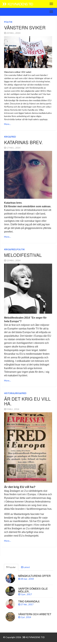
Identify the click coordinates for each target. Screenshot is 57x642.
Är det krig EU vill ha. (27, 401)
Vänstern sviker (24, 27)
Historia (9, 393)
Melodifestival (23, 255)
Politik (8, 22)
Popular (12, 567)
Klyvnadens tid (20, 3)
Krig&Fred (10, 136)
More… (7, 124)
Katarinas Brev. (23, 142)
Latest (26, 567)
